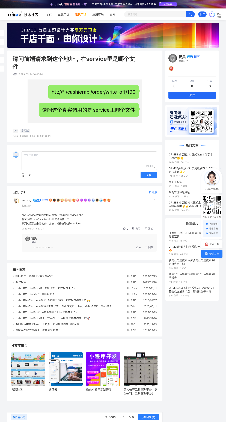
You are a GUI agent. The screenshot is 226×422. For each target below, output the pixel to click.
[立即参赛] (168, 4)
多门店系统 (19, 417)
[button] (152, 192)
